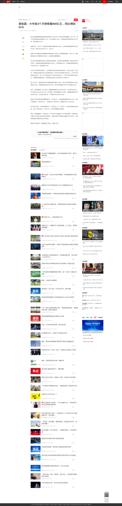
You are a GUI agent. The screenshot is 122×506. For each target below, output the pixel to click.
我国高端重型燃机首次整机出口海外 (53, 316)
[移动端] (83, 1)
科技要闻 (84, 227)
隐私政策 (68, 504)
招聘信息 (60, 504)
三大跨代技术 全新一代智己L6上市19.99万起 (93, 279)
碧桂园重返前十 (46, 162)
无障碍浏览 (22, 1)
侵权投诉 (89, 504)
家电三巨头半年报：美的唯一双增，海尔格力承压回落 (58, 377)
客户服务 (64, 504)
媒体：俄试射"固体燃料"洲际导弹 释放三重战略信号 (58, 341)
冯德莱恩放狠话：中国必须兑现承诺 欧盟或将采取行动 (59, 193)
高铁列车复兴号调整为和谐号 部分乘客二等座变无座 (58, 263)
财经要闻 (84, 134)
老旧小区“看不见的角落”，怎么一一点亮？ (92, 48)
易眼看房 (75, 136)
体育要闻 (84, 162)
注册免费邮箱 (110, 1)
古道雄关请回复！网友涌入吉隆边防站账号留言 (56, 447)
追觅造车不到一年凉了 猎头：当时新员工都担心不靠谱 (59, 350)
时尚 (91, 317)
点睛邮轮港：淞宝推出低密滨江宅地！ (45, 134)
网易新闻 (87, 19)
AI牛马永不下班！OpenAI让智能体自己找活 (92, 250)
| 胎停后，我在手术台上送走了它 (91, 300)
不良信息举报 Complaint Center (77, 504)
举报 (77, 30)
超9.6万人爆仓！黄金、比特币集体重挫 (91, 155)
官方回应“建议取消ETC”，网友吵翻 (53, 369)
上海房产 (84, 28)
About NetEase (46, 504)
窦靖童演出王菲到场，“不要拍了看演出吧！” (92, 213)
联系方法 (55, 504)
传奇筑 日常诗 (86, 335)
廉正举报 (85, 504)
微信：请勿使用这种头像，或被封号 (53, 360)
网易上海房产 (25, 19)
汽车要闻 (84, 261)
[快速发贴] (23, 38)
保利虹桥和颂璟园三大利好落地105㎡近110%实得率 (58, 297)
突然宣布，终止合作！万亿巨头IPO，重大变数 (56, 289)
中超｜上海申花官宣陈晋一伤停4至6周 (54, 324)
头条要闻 (84, 80)
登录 (104, 1)
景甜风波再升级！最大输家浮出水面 (91, 216)
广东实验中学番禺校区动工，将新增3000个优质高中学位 (59, 386)
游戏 (83, 317)
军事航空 (100, 317)
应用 (17, 1)
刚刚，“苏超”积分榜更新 (49, 280)
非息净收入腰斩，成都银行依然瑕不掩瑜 (92, 158)
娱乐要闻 (84, 199)
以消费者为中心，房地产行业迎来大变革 (54, 333)
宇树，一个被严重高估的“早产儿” (90, 152)
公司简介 (51, 504)
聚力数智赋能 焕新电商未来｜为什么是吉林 (55, 466)
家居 (95, 317)
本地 (87, 317)
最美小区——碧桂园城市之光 (53, 217)
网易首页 (14, 1)
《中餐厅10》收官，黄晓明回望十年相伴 (92, 219)
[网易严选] (92, 1)
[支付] (96, 1)
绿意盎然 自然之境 (87, 338)
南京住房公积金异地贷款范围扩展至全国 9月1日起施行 (59, 455)
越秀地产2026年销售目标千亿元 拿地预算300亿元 (57, 185)
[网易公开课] (87, 1)
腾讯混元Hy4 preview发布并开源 (90, 254)
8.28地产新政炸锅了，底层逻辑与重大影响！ (50, 132)
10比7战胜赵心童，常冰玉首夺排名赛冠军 (55, 483)
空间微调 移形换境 (87, 341)
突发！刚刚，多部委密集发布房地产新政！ (92, 51)
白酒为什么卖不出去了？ (49, 394)
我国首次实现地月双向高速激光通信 (53, 438)
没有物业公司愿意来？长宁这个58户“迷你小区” (93, 45)
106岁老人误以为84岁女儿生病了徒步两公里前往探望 (61, 236)
